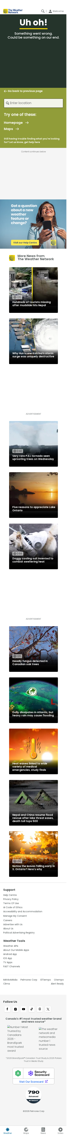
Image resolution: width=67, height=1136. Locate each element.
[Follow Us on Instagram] (15, 1009)
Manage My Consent (15, 915)
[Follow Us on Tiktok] (32, 1009)
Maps (8, 129)
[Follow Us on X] (48, 1009)
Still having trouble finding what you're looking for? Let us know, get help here (32, 140)
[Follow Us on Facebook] (7, 1009)
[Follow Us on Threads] (40, 1009)
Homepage (13, 122)
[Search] (43, 11)
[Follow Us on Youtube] (24, 1009)
